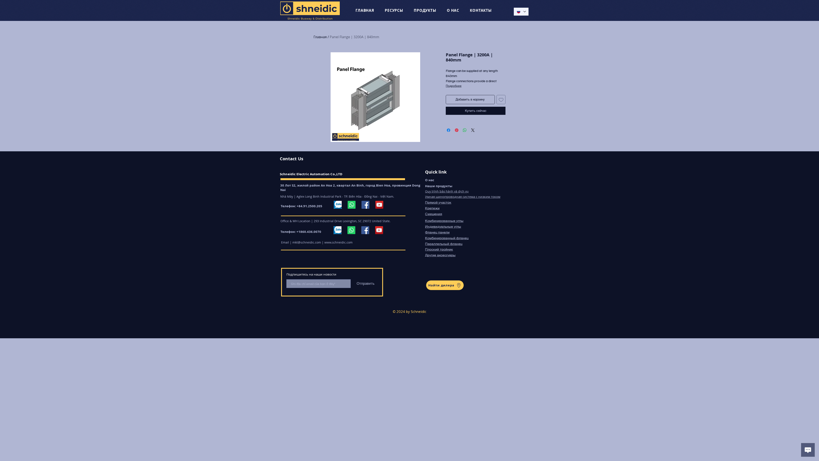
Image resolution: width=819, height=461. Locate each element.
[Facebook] (365, 205)
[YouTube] (379, 205)
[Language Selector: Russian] (521, 12)
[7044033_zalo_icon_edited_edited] (338, 205)
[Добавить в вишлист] (501, 99)
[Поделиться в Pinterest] (456, 130)
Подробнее (454, 86)
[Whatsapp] (352, 205)
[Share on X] (472, 130)
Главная (320, 37)
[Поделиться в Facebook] (448, 130)
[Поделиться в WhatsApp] (464, 130)
